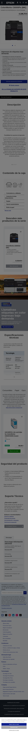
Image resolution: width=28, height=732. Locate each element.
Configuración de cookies (14, 730)
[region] (14, 724)
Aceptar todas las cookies (14, 724)
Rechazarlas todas (14, 727)
